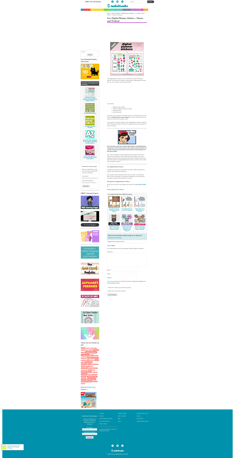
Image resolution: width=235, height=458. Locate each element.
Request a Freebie (122, 413)
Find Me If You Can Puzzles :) (88, 388)
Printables (86, 9)
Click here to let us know (114, 237)
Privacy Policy (139, 281)
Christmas (95, 350)
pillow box (82, 370)
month (92, 366)
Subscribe (86, 186)
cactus (90, 350)
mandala (83, 366)
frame (96, 360)
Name (109, 270)
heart (89, 364)
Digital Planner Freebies (127, 13)
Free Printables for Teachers (105, 418)
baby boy (95, 348)
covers (92, 355)
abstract (83, 348)
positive (90, 370)
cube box (96, 355)
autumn (91, 348)
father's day (83, 360)
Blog (142, 9)
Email (109, 274)
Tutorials (146, 9)
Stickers (122, 241)
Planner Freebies (135, 9)
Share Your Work (122, 416)
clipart (82, 352)
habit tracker (88, 362)
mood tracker (84, 368)
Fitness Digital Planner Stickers (115, 189)
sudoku (89, 374)
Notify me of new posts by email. (117, 291)
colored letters (90, 352)
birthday (83, 350)
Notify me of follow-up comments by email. (119, 287)
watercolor (91, 379)
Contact (138, 416)
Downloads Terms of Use (142, 413)
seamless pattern (86, 372)
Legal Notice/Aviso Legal (142, 421)
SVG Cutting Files (127, 9)
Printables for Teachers (115, 9)
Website (109, 277)
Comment (110, 252)
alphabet (87, 348)
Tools (82, 9)
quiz (94, 370)
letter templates (95, 364)
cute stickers (83, 358)
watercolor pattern (86, 381)
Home (108, 13)
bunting (87, 350)
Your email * (85, 176)
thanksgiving (94, 374)
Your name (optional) (87, 180)
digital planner (93, 358)
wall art (83, 379)
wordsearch (83, 383)
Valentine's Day (92, 376)
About (119, 421)
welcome (95, 381)
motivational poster (93, 368)
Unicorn (83, 376)
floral (88, 360)
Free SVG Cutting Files (104, 421)
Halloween (84, 364)
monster (88, 366)
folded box (92, 360)
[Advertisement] (127, 32)
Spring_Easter (95, 372)
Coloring (106, 9)
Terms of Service (111, 283)
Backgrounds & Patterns (96, 9)
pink (86, 370)
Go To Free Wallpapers (90, 225)
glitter (82, 362)
